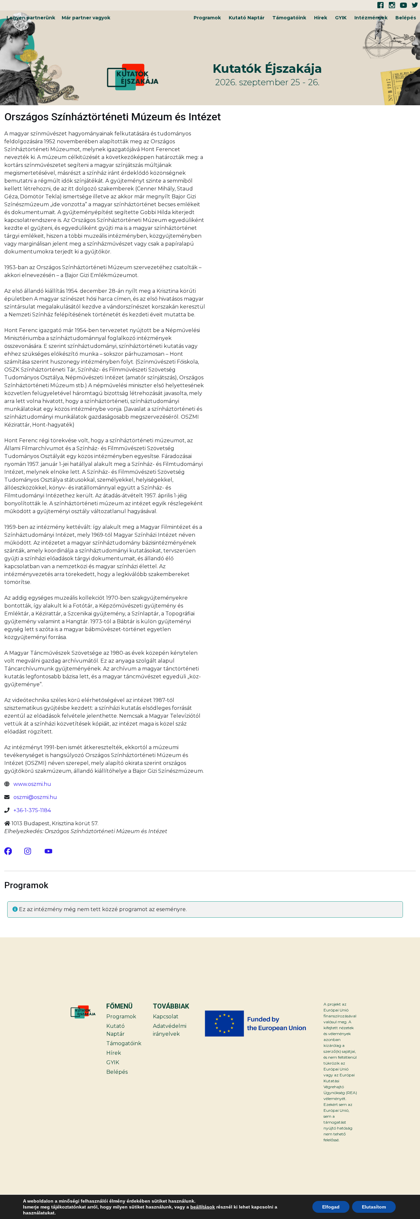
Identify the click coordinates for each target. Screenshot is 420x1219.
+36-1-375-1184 (32, 810)
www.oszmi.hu (32, 784)
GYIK (340, 18)
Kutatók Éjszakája (267, 68)
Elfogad (331, 1206)
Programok (207, 18)
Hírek (320, 18)
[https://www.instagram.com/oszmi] (28, 851)
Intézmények (371, 18)
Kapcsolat (165, 1016)
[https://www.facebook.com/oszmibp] (8, 851)
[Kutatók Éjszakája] (159, 77)
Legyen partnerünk (31, 18)
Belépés (405, 18)
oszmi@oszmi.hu (35, 797)
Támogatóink (289, 18)
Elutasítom (374, 1206)
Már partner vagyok (86, 18)
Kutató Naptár (246, 18)
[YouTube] (48, 851)
